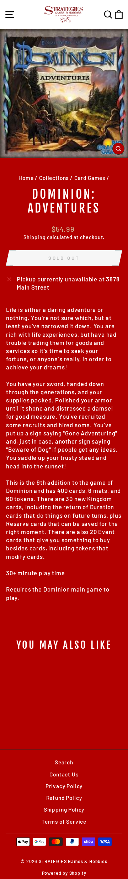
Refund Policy (64, 798)
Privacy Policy (64, 786)
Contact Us (63, 774)
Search (64, 762)
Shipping (34, 237)
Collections (54, 178)
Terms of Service (64, 821)
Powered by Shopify (64, 873)
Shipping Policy (64, 809)
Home (25, 178)
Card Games (89, 178)
